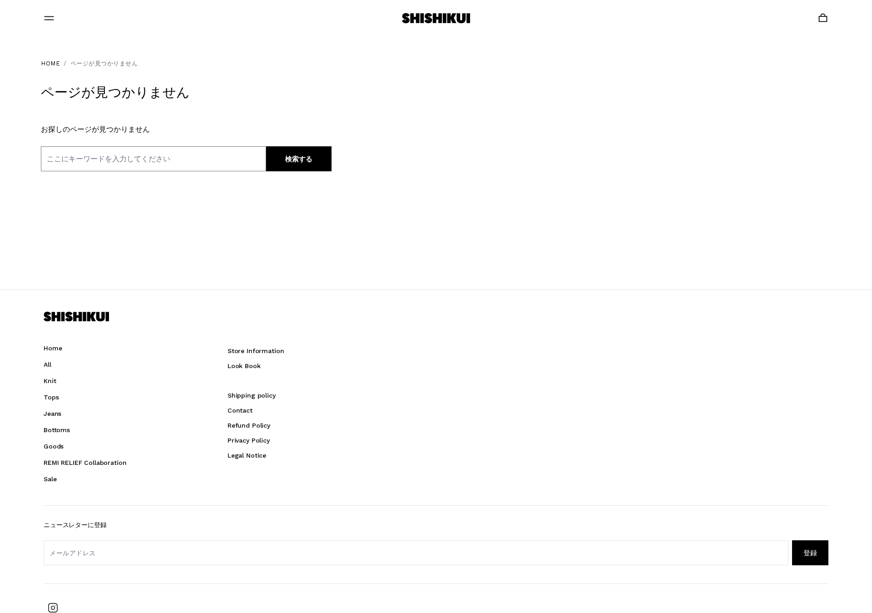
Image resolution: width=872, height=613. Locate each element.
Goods (54, 446)
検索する (298, 159)
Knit (50, 380)
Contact (240, 410)
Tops (51, 397)
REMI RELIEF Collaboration (85, 462)
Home (53, 348)
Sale (50, 479)
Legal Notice (247, 455)
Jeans (52, 413)
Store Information (256, 350)
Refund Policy (249, 425)
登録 (810, 553)
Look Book (244, 365)
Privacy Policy (249, 440)
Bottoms (57, 430)
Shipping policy (252, 395)
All (47, 364)
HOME (50, 63)
